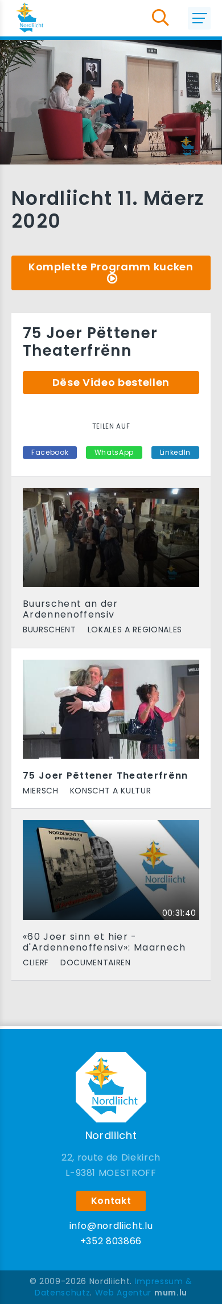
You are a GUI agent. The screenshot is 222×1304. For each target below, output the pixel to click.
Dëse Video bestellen (111, 382)
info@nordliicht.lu (111, 1225)
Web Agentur (123, 1292)
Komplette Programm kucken (111, 267)
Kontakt (111, 1200)
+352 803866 (111, 1241)
